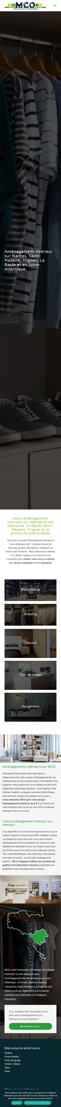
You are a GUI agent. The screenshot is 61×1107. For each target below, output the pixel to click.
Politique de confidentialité (37, 1103)
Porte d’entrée (12, 1056)
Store (7, 1067)
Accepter (17, 1103)
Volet (7, 1071)
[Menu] (54, 5)
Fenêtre (8, 1053)
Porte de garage (13, 1060)
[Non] (57, 1098)
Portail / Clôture (12, 1064)
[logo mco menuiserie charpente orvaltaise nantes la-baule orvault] (25, 5)
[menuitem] (54, 5)
